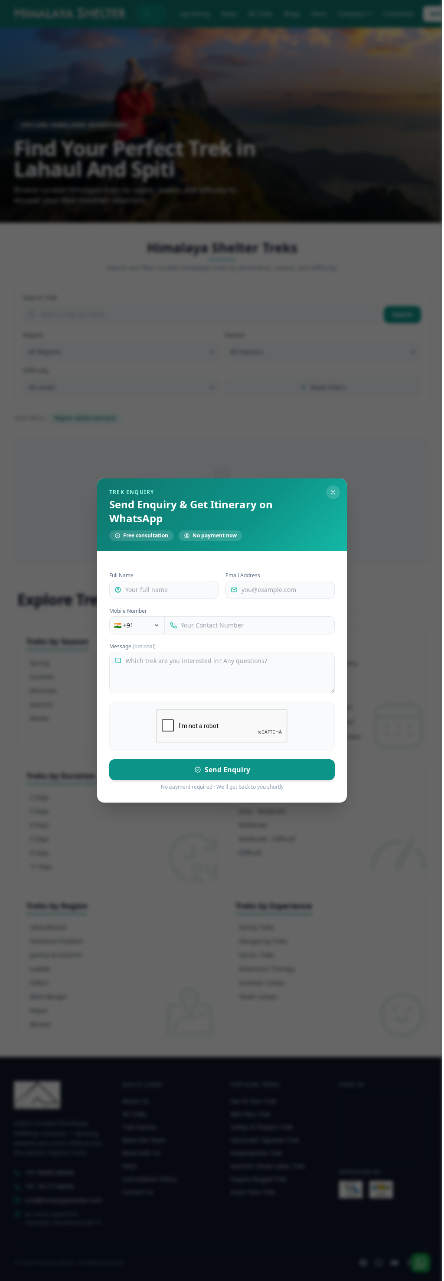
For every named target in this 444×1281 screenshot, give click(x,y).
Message (132, 646)
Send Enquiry (227, 769)
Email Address (242, 575)
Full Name (121, 575)
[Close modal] (333, 492)
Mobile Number (128, 611)
